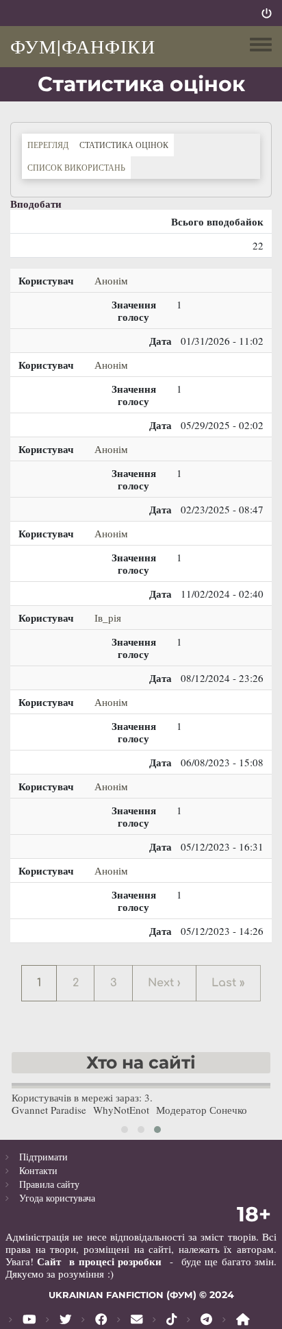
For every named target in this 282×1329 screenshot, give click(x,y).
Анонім (111, 280)
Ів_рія (107, 617)
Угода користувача (57, 1197)
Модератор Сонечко (201, 1110)
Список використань (76, 167)
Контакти (38, 1170)
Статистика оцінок (126, 144)
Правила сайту (49, 1184)
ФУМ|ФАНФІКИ (82, 46)
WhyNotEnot (121, 1110)
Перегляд (47, 144)
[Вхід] (266, 13)
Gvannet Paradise (49, 1110)
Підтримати (43, 1156)
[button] (124, 1129)
